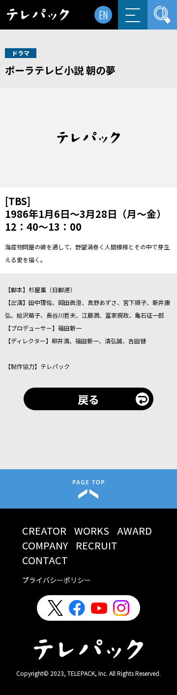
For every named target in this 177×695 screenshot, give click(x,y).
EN (103, 14)
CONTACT (45, 560)
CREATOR (44, 530)
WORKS (91, 530)
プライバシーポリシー (56, 580)
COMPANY (45, 545)
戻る (88, 399)
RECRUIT (97, 545)
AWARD (134, 530)
